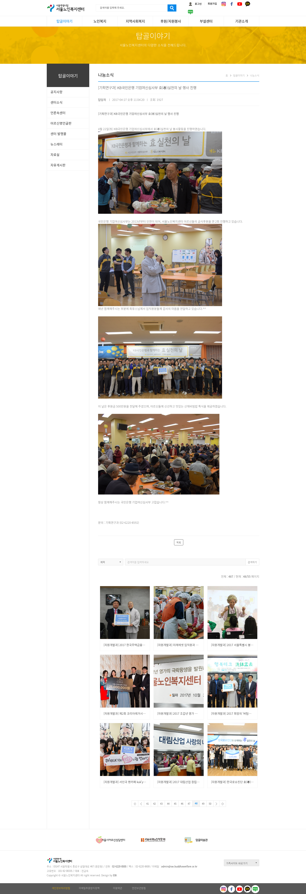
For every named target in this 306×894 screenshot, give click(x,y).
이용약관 (117, 888)
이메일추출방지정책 (89, 888)
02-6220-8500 (119, 866)
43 (161, 803)
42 (154, 803)
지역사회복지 (135, 21)
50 (210, 803)
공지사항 (56, 92)
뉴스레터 (56, 144)
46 (182, 803)
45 (175, 803)
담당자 (102, 99)
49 (203, 803)
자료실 (55, 154)
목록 (178, 542)
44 (168, 803)
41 (147, 803)
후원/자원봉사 (170, 21)
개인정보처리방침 (61, 888)
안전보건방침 (139, 888)
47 (189, 803)
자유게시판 (58, 165)
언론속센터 (58, 112)
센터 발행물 (58, 133)
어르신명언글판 (61, 123)
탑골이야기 (64, 21)
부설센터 (206, 21)
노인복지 (100, 21)
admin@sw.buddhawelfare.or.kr (179, 866)
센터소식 (56, 102)
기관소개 (241, 21)
